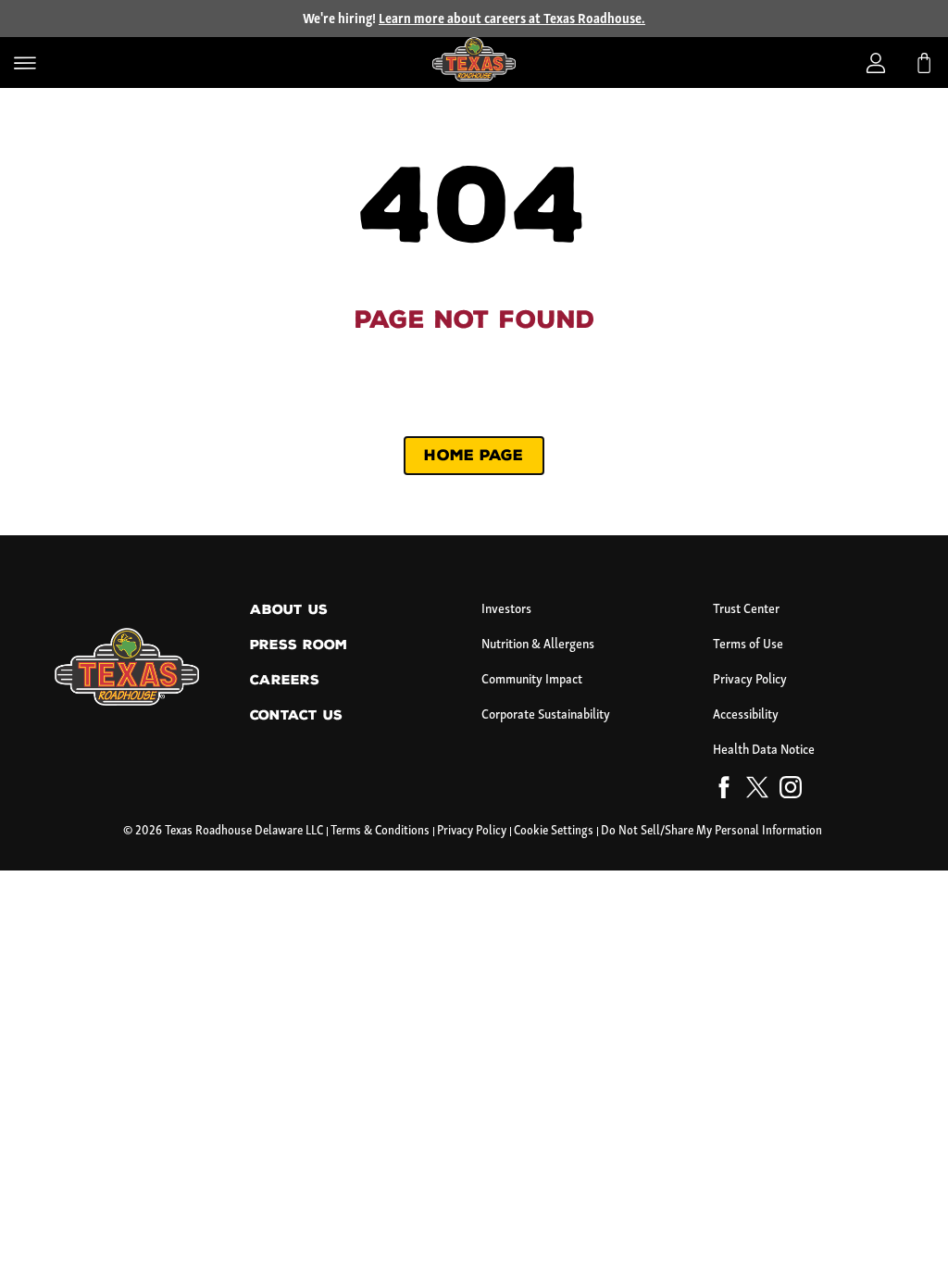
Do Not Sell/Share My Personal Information (711, 831)
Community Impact (531, 680)
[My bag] (924, 63)
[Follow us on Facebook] (724, 791)
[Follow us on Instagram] (791, 791)
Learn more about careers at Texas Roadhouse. (512, 20)
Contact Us (296, 715)
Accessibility (746, 715)
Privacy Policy (750, 680)
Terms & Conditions (380, 831)
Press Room (298, 645)
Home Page (473, 455)
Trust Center (746, 610)
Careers (284, 680)
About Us (289, 610)
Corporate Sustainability (545, 715)
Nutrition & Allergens (537, 645)
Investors (506, 610)
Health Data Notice (764, 751)
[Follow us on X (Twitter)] (757, 791)
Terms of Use (748, 645)
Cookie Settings (553, 831)
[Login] (876, 63)
